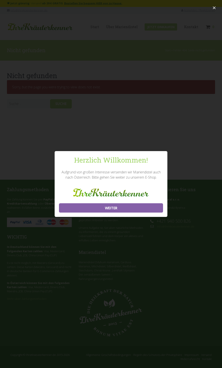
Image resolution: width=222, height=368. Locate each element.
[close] (214, 7)
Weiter (111, 208)
